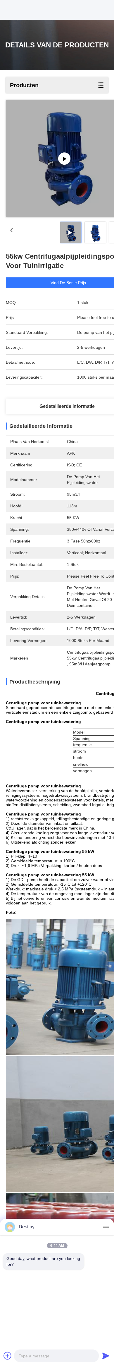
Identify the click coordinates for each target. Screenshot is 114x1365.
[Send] (105, 1355)
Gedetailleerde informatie (67, 406)
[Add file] (8, 1355)
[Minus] (105, 1226)
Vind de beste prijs (68, 282)
